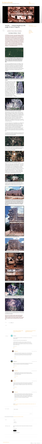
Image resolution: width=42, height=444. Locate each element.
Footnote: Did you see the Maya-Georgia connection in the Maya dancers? (18, 331)
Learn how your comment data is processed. (18, 416)
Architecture (30, 31)
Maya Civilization (31, 32)
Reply (13, 347)
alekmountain (16, 351)
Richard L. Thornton (33, 26)
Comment (31, 413)
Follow (15, 430)
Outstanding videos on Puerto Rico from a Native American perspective (30, 331)
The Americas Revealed (7, 2)
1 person (16, 346)
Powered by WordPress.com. (6, 442)
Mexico (30, 33)
